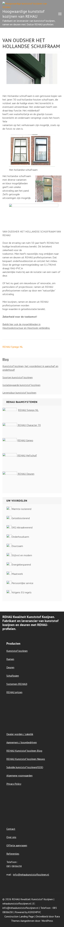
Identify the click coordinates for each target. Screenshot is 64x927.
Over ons (11, 837)
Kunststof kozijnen (17, 650)
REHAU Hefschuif (27, 455)
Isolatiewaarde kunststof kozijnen (21, 385)
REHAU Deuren (25, 473)
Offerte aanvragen (16, 845)
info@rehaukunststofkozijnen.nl (31, 874)
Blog (5, 359)
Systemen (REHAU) (16, 684)
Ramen (10, 659)
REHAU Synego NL (12, 346)
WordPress (47, 920)
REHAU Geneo (25, 440)
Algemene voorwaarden (19, 775)
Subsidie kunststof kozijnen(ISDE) (24, 767)
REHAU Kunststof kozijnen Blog (24, 750)
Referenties (12, 853)
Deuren (10, 667)
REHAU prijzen (14, 692)
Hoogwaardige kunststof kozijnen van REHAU (23, 14)
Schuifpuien (12, 675)
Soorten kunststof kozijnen (17, 377)
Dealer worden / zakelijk (19, 734)
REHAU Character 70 (29, 425)
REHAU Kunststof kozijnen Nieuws (25, 759)
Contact (10, 828)
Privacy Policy (13, 783)
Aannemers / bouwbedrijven (21, 742)
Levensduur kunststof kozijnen (19, 392)
